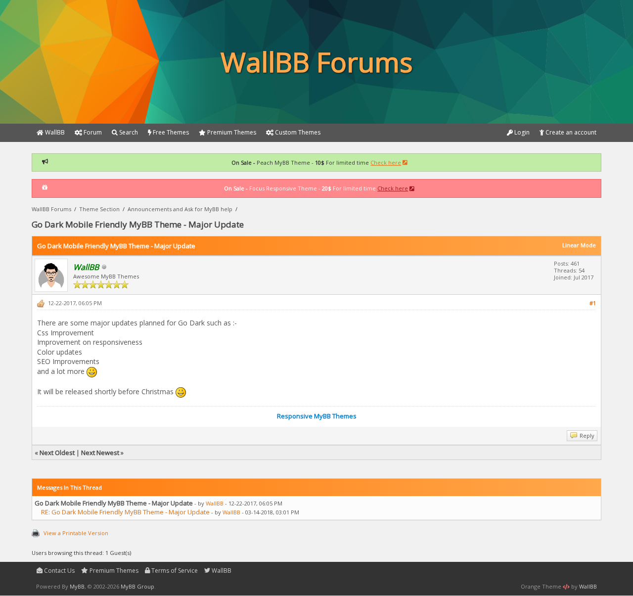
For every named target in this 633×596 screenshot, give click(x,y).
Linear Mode (579, 245)
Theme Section (99, 209)
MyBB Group (137, 586)
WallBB (215, 503)
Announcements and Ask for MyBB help (180, 209)
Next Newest (100, 452)
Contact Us (59, 570)
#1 (592, 303)
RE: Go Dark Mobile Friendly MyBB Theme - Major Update (125, 511)
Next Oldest (57, 452)
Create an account (570, 132)
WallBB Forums (51, 209)
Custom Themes (296, 132)
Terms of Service (174, 570)
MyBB (77, 586)
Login (521, 132)
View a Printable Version (76, 533)
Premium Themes (113, 570)
